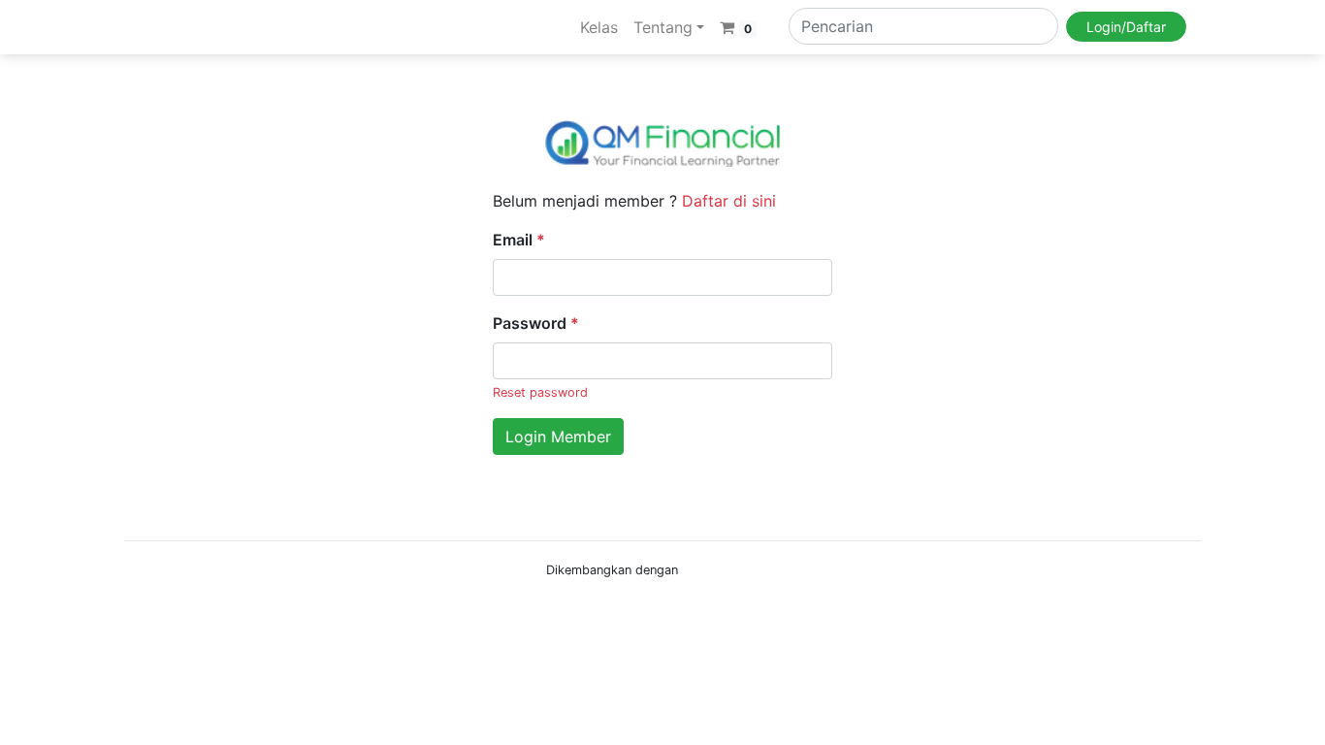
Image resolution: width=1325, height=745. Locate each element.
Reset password (540, 392)
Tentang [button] (663, 27)
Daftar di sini (729, 201)
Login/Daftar (1126, 26)
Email (519, 239)
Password (536, 323)
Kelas (599, 27)
